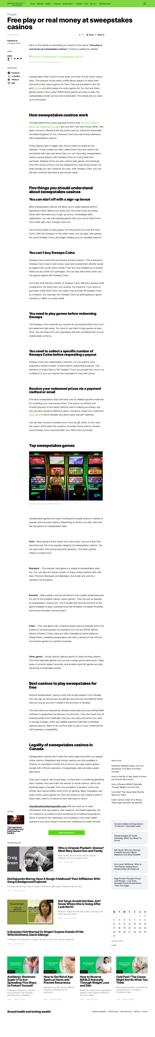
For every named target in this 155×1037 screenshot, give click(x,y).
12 (124, 924)
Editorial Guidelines (99, 1011)
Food (86, 4)
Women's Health (50, 972)
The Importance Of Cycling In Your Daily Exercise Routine (15, 830)
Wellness (40, 4)
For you (93, 4)
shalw (9, 56)
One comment (14, 35)
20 (129, 928)
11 (119, 924)
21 (135, 928)
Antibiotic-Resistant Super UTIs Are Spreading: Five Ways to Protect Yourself (127, 769)
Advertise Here (104, 4)
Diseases (57, 4)
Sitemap (137, 1011)
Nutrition (79, 4)
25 (119, 932)
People (12, 14)
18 (119, 928)
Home (33, 4)
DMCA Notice (113, 1011)
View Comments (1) (66, 833)
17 (114, 928)
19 (124, 928)
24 (114, 932)
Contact (145, 1011)
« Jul (113, 945)
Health (47, 4)
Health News (67, 4)
